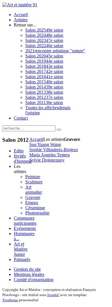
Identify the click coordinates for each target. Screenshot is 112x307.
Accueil (36, 139)
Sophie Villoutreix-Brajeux (53, 149)
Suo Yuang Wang (45, 144)
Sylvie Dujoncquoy (47, 160)
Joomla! (53, 295)
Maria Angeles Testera (49, 154)
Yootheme (10, 300)
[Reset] (59, 130)
